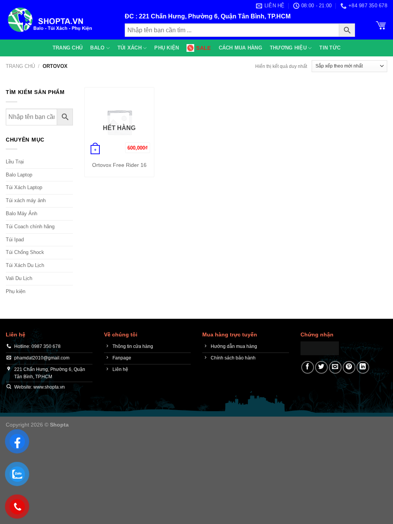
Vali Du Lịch (19, 278)
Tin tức (329, 48)
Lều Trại (15, 162)
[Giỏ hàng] (381, 25)
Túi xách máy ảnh (26, 200)
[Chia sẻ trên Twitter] (321, 367)
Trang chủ (68, 48)
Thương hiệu (288, 48)
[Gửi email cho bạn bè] (335, 367)
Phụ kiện (166, 48)
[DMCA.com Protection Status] (320, 347)
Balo (97, 48)
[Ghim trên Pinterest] (349, 367)
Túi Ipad (15, 239)
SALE (203, 48)
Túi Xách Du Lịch (25, 265)
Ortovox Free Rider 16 (119, 165)
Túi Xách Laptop (24, 187)
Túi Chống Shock (25, 252)
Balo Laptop (19, 175)
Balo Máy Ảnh (21, 213)
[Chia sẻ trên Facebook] (307, 367)
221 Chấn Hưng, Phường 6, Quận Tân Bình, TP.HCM (215, 16)
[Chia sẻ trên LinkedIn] (363, 367)
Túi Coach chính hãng (30, 226)
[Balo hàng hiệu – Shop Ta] (59, 20)
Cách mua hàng (240, 48)
